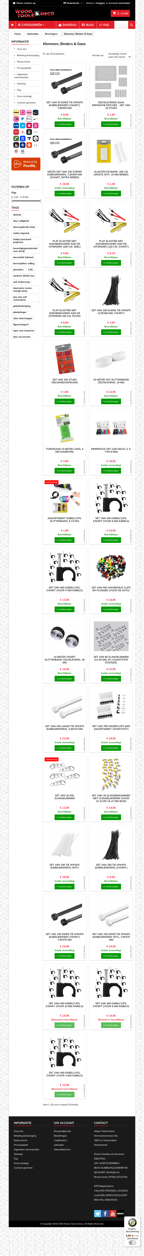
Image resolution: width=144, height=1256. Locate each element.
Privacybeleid (24, 67)
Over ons (21, 48)
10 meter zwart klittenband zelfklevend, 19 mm (64, 659)
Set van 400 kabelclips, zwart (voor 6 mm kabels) (111, 1005)
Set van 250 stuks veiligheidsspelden (64, 381)
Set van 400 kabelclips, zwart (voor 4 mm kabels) (64, 1074)
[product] (64, 81)
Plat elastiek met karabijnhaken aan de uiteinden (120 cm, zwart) (111, 243)
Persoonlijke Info (62, 1131)
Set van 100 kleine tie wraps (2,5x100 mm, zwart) (111, 312)
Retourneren (23, 61)
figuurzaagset (20, 324)
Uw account (64, 1123)
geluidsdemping (21, 306)
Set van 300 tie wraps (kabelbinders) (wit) (65, 866)
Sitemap (21, 83)
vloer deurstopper (22, 318)
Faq (19, 89)
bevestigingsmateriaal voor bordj (25, 249)
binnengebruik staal (24, 227)
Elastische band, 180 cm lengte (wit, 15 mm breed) (111, 173)
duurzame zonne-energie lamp (23, 289)
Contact (101, 1123)
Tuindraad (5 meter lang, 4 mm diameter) (64, 450)
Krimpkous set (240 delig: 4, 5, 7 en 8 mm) (111, 450)
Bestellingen (60, 1135)
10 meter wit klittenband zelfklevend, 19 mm (111, 381)
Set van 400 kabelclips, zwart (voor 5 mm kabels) (64, 589)
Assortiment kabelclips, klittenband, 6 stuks (65, 520)
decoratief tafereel (23, 257)
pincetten (18, 269)
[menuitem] (12, 25)
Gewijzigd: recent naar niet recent (120, 55)
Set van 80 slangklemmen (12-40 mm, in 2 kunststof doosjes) (111, 659)
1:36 (30, 269)
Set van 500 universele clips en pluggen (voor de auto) (111, 589)
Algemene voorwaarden (21, 76)
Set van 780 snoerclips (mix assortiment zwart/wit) (111, 728)
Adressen (59, 1144)
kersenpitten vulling (23, 263)
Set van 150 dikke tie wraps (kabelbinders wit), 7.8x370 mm (111, 937)
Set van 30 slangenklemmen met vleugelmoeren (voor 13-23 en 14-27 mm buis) (111, 798)
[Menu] (138, 1218)
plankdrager (19, 312)
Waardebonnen (62, 1149)
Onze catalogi (24, 96)
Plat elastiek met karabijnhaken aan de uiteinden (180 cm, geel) (65, 243)
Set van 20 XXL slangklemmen (64, 797)
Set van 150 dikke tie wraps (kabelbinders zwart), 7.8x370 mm (65, 937)
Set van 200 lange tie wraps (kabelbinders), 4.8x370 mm (64, 728)
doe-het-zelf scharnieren (20, 298)
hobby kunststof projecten (22, 240)
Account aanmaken (119, 3)
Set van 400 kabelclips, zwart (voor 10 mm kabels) (64, 1005)
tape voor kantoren (23, 330)
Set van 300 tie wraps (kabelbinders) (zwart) (111, 866)
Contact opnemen (26, 102)
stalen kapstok (21, 233)
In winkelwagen (64, 124)
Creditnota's (60, 1140)
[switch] (132, 1243)
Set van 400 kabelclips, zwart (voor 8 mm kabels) (111, 520)
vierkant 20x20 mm (23, 275)
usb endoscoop (21, 281)
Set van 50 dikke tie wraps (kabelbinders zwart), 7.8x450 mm (64, 105)
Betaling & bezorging (28, 55)
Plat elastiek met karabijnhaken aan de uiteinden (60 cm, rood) (64, 313)
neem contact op (26, 3)
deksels (17, 214)
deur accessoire (21, 336)
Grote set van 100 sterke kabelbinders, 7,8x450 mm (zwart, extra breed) (64, 174)
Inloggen (100, 3)
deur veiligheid (21, 220)
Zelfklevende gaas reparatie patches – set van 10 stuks (111, 105)
